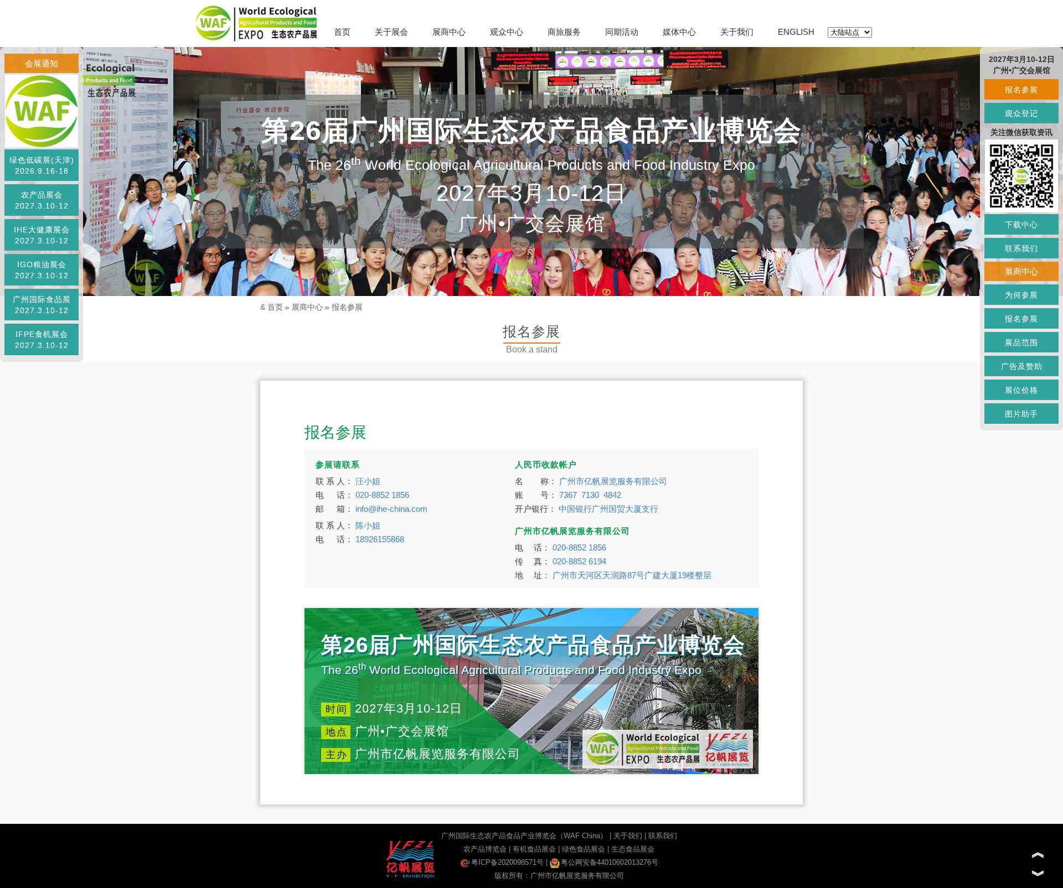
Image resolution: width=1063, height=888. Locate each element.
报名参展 (347, 307)
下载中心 (1021, 224)
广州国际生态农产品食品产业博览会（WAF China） (524, 836)
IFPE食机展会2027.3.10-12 (42, 340)
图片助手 (1021, 413)
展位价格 (1021, 390)
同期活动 (621, 32)
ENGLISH (796, 32)
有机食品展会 (534, 849)
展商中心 (449, 32)
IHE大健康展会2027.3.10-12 (42, 235)
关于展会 (391, 32)
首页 (342, 32)
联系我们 (662, 836)
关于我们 (737, 32)
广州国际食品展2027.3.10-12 (42, 305)
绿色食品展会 (583, 849)
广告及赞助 (1022, 366)
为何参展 (1021, 294)
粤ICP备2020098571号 (507, 862)
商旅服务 (564, 32)
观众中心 (506, 32)
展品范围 (1021, 342)
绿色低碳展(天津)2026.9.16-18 (41, 165)
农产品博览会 (485, 849)
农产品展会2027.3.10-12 (42, 200)
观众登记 (1021, 113)
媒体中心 (679, 32)
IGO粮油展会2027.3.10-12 (42, 270)
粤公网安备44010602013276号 (609, 862)
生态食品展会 (632, 849)
